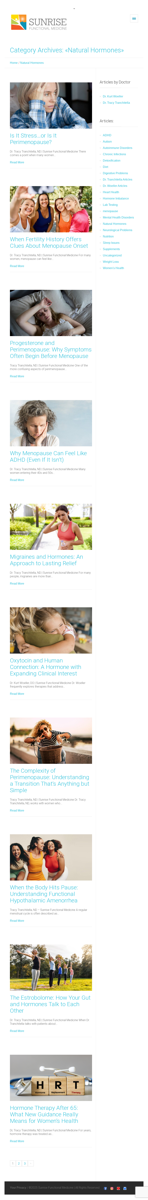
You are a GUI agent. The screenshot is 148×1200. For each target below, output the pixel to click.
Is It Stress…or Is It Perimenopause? (33, 138)
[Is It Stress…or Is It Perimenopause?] (51, 105)
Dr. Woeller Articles (115, 185)
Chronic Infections (114, 154)
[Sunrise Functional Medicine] (39, 22)
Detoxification (111, 160)
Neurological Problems (117, 230)
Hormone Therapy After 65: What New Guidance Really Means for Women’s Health (44, 1114)
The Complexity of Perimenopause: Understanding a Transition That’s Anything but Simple (49, 780)
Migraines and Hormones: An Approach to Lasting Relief (46, 560)
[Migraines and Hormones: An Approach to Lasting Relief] (51, 527)
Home (14, 62)
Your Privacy (18, 1187)
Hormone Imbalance (116, 198)
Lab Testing (110, 204)
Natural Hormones (32, 62)
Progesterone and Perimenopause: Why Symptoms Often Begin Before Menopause (51, 349)
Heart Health (111, 192)
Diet (105, 166)
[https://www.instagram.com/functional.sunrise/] (112, 1188)
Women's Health (113, 268)
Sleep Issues (111, 242)
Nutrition (108, 236)
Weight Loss (111, 261)
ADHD (107, 135)
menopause (110, 211)
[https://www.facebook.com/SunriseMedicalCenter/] (105, 1188)
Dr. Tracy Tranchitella (116, 102)
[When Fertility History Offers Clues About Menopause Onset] (51, 209)
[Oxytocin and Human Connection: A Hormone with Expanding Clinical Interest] (51, 630)
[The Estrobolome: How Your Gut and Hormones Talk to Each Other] (51, 967)
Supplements (111, 249)
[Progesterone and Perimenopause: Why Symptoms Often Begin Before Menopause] (51, 313)
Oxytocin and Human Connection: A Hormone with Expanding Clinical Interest (45, 667)
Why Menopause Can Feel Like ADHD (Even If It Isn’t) (48, 456)
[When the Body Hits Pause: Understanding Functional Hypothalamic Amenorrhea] (51, 857)
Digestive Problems (115, 173)
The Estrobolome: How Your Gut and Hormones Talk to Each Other (50, 1004)
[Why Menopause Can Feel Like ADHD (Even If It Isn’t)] (51, 423)
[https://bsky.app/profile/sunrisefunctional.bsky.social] (125, 1188)
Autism (107, 141)
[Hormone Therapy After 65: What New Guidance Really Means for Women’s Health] (51, 1078)
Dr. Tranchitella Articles (117, 179)
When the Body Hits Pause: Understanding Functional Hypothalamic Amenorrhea (44, 894)
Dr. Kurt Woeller (113, 96)
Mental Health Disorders (118, 217)
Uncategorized (112, 255)
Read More (17, 162)
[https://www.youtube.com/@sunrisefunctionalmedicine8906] (118, 1188)
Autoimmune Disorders (117, 147)
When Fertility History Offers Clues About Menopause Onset (49, 242)
